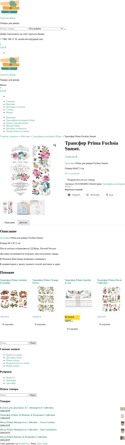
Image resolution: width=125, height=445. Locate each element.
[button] (55, 145)
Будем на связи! (14, 355)
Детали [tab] (23, 222)
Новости (10, 377)
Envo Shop (42, 443)
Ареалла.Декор (8, 18)
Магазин (10, 104)
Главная (10, 101)
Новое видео (12, 365)
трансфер (11, 383)
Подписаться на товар (17, 131)
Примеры (11, 380)
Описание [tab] (9, 222)
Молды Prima (13, 125)
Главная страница (9, 136)
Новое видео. (13, 360)
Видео (9, 112)
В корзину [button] (8, 324)
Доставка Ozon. (14, 357)
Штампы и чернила (16, 128)
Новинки (11, 117)
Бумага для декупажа (17, 123)
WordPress (23, 443)
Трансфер (70, 163)
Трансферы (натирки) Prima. (20, 120)
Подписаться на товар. (18, 363)
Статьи (9, 109)
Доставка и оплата (15, 107)
